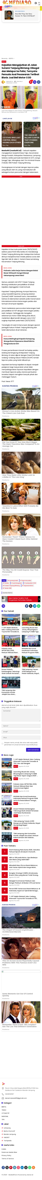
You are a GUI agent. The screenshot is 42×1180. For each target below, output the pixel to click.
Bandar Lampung (10, 1134)
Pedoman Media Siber (9, 1152)
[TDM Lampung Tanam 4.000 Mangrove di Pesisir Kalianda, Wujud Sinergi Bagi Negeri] (31, 661)
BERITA (4, 61)
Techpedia (7, 1141)
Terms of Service (8, 1159)
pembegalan (17, 583)
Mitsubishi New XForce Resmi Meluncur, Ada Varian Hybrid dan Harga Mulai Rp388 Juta (23, 866)
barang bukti (13, 580)
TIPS (3, 1120)
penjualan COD (31, 583)
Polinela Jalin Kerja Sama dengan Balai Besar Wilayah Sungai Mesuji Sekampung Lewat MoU (21, 273)
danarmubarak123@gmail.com (16, 1098)
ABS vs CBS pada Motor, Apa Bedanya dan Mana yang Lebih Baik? (23, 859)
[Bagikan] (38, 82)
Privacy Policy (6, 1155)
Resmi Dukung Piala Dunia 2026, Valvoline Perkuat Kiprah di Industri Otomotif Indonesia (24, 851)
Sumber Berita (7, 593)
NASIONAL (5, 1116)
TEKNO (4, 1110)
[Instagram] (18, 1167)
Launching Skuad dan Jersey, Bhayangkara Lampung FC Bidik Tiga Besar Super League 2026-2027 (30, 630)
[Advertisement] (21, 34)
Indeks (4, 1149)
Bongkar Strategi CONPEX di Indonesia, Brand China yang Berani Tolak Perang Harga (23, 874)
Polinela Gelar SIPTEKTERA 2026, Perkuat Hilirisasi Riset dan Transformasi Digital (11, 651)
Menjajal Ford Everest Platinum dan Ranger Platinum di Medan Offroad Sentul (24, 882)
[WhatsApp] (38, 606)
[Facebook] (26, 606)
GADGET (7, 1137)
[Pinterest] (10, 1167)
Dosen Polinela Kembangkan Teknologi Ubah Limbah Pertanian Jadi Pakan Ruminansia (10, 672)
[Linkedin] (22, 1167)
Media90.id (9, 81)
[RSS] (33, 1167)
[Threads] (26, 1167)
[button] (35, 3)
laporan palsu (26, 580)
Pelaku (6, 583)
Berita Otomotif (9, 1131)
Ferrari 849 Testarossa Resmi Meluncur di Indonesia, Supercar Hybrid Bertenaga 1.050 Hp (24, 890)
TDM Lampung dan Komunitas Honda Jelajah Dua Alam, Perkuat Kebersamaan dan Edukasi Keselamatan (10, 692)
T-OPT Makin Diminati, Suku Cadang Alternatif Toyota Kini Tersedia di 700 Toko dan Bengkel (10, 630)
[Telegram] (34, 606)
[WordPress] (14, 1167)
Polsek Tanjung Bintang (12, 586)
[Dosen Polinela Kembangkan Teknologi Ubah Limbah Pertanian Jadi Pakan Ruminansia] (11, 661)
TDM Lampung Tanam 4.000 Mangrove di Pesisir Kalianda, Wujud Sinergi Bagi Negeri (30, 672)
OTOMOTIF (5, 1113)
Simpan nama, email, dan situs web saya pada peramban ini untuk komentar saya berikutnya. (21, 744)
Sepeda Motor (28, 586)
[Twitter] (30, 606)
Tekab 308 (7, 588)
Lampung (7, 1128)
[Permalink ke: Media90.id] (4, 82)
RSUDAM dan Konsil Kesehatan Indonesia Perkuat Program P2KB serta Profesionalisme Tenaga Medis (30, 651)
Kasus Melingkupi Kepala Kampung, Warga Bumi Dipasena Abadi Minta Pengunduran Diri (19, 341)
